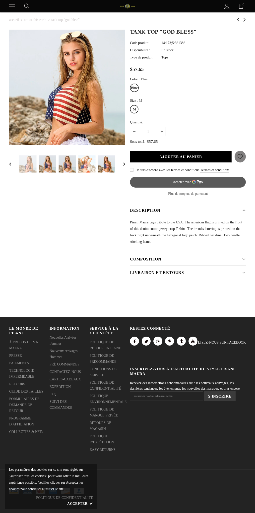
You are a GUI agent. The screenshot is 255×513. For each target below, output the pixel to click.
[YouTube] (193, 341)
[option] (67, 87)
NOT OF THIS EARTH (35, 20)
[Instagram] (157, 341)
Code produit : (140, 43)
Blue (134, 88)
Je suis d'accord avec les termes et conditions (167, 170)
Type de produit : (142, 57)
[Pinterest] (169, 341)
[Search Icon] (26, 6)
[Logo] (127, 6)
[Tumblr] (181, 341)
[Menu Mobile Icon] (12, 6)
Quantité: (136, 122)
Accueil (14, 20)
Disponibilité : (140, 50)
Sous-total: (137, 142)
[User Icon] (227, 6)
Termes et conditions (214, 170)
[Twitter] (146, 341)
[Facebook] (134, 341)
